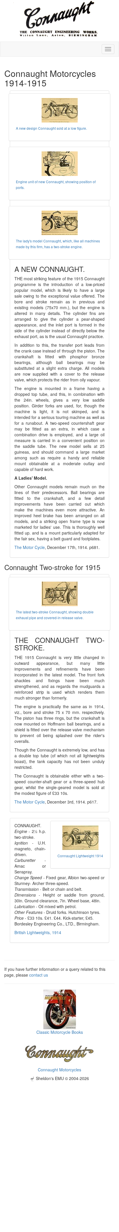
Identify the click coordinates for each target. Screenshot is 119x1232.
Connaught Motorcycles (59, 1070)
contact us (38, 975)
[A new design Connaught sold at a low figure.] (59, 110)
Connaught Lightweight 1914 (80, 855)
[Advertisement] (59, 1140)
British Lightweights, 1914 (37, 932)
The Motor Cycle (29, 547)
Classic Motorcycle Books (59, 1032)
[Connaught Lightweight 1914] (80, 837)
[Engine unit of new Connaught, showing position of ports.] (59, 163)
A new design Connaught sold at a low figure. (51, 128)
